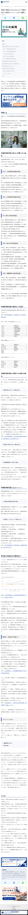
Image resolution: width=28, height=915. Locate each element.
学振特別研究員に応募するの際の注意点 (10, 63)
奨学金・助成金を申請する (8, 71)
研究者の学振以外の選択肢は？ (8, 68)
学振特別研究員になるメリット (8, 66)
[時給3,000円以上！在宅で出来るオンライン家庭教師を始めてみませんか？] (14, 894)
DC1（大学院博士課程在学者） (9, 49)
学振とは (4, 44)
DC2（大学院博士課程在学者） (9, 51)
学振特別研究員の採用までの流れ (9, 61)
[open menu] (26, 2)
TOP (2, 6)
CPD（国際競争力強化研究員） (10, 58)
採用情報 (14, 909)
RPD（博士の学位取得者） (9, 56)
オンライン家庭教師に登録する (14, 906)
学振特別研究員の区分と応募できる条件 (10, 46)
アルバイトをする (7, 73)
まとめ (3, 76)
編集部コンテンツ (9, 6)
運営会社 (14, 907)
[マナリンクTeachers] (5, 2)
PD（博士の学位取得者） (8, 54)
